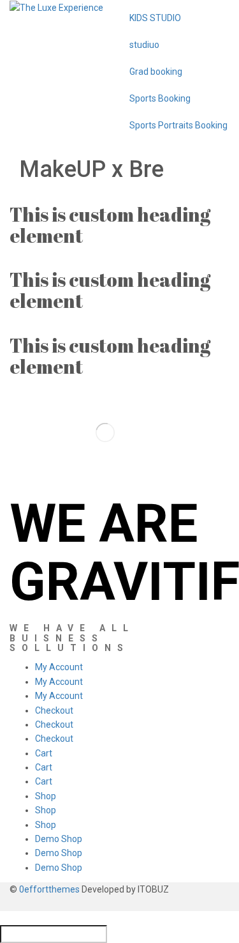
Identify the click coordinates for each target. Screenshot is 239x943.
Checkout (54, 710)
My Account (59, 667)
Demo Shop (58, 839)
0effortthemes (49, 889)
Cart (43, 753)
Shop (45, 796)
